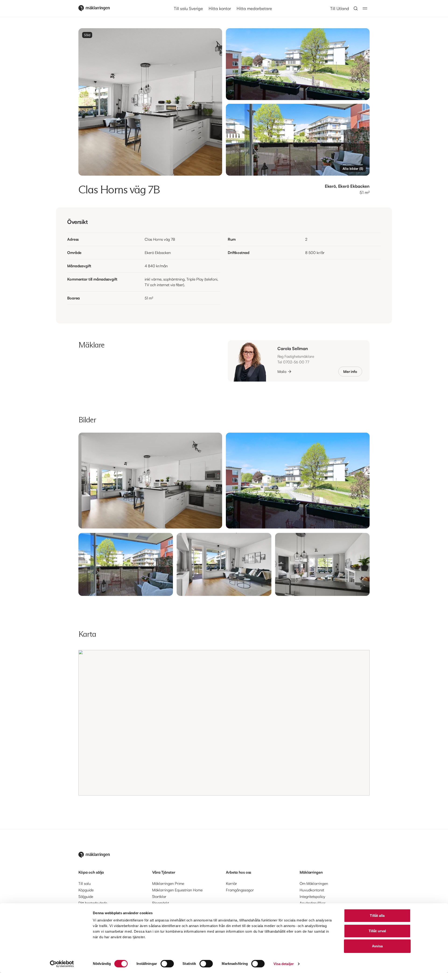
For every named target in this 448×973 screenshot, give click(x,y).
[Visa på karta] (224, 723)
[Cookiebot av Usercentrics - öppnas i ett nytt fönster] (62, 963)
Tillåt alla (377, 915)
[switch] (167, 963)
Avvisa (377, 946)
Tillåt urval (377, 931)
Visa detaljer (283, 964)
